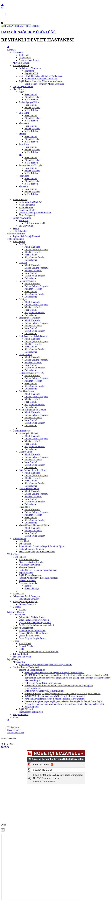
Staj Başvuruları (26, 226)
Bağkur (27, 585)
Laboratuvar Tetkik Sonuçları (26, 596)
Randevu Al (18, 593)
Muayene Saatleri (27, 567)
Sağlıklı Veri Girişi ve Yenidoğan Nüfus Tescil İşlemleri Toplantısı (54, 696)
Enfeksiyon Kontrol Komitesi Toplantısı (42, 683)
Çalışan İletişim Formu (29, 635)
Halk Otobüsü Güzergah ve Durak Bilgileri (38, 651)
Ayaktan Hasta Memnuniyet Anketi (35, 622)
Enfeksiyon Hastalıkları (29, 317)
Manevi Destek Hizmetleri (31, 712)
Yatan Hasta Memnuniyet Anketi (34, 620)
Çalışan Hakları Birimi (29, 488)
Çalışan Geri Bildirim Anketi (32, 617)
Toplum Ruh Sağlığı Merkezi (26, 236)
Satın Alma (24, 144)
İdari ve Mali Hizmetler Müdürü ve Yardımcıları (41, 76)
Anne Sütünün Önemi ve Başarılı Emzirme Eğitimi (42, 546)
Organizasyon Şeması (23, 86)
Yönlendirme (13, 554)
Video (15, 717)
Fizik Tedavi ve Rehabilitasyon (33, 336)
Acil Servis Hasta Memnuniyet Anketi (36, 625)
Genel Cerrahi (25, 354)
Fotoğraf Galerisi (20, 714)
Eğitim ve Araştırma (22, 218)
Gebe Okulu (24, 541)
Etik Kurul (23, 220)
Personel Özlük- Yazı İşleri (31, 165)
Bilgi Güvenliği (20, 231)
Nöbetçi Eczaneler (27, 580)
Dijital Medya (13, 659)
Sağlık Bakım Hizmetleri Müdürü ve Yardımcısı (40, 81)
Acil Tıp (22, 244)
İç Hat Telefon (31, 99)
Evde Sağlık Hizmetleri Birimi (33, 470)
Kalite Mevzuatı (26, 207)
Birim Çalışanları (32, 97)
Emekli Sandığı (31, 588)
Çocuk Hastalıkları (27, 281)
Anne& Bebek (19, 538)
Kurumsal (11, 49)
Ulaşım (16, 641)
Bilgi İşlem (24, 113)
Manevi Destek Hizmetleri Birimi (34, 525)
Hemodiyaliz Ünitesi (28, 433)
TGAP (16, 228)
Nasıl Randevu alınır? (29, 559)
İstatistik (22, 134)
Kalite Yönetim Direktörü (30, 202)
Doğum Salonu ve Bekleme (31, 549)
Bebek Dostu (25, 543)
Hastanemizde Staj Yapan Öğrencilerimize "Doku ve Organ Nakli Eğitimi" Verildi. (62, 693)
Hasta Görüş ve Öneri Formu (32, 630)
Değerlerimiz (25, 57)
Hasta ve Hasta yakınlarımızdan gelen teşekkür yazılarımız (45, 664)
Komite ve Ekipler (27, 210)
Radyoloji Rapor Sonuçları (25, 601)
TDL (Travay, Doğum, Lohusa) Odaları (37, 551)
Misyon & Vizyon (21, 63)
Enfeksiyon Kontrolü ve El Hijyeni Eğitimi (44, 691)
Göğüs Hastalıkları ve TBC (31, 373)
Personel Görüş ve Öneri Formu (33, 633)
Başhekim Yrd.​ (31, 73)
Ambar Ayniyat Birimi (29, 102)
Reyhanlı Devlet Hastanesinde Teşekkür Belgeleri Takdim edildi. (54, 672)
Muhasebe (23, 186)
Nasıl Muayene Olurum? (30, 564)
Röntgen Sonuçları (27, 604)
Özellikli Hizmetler (21, 430)
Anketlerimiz (19, 614)
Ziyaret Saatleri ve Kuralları (31, 562)
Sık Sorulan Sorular (22, 656)
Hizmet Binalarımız (16, 233)
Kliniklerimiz (19, 241)
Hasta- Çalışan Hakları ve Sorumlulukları (38, 570)
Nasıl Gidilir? (30, 94)
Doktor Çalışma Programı (36, 249)
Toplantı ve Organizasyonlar (32, 670)
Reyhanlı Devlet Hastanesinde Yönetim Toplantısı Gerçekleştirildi (54, 698)
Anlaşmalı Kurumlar (28, 583)
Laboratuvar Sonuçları (29, 599)
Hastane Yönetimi (21, 65)
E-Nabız (17, 607)
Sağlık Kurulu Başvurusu (30, 575)
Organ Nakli (24, 507)
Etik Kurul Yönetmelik (35, 223)
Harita (21, 649)
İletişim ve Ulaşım (15, 612)
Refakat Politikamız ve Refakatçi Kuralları (38, 578)
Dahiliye (23, 299)
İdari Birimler (19, 89)
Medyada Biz (19, 662)
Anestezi (23, 262)
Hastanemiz (18, 52)
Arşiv (21, 92)
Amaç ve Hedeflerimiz (29, 60)
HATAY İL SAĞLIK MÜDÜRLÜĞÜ (28, 32)
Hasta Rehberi (19, 557)
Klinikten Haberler (33, 252)
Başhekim (29, 70)
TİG (21, 155)
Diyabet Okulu (25, 451)
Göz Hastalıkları (26, 391)
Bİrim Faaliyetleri (27, 215)
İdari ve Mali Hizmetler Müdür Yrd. (40, 78)
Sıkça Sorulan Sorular (34, 257)
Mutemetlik (24, 123)
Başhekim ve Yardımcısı (30, 68)
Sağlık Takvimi (26, 709)
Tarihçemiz (24, 55)
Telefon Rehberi (20, 654)
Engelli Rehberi (26, 572)
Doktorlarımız (30, 260)
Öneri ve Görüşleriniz (23, 628)
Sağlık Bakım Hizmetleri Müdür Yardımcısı (44, 84)
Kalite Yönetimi (20, 199)
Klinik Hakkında (32, 247)
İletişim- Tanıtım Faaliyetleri (26, 667)
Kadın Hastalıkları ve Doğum (32, 409)
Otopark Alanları (26, 646)
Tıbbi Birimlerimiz (15, 239)
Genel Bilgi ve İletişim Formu (32, 638)
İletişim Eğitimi (31, 706)
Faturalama (24, 176)
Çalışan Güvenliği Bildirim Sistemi (35, 212)
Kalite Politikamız (27, 204)
